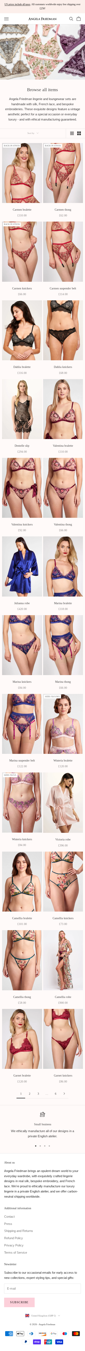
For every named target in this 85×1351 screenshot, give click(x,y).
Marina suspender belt (22, 760)
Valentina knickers (22, 524)
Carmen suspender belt (63, 288)
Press (8, 1224)
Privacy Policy (14, 1245)
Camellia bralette (22, 918)
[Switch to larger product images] (72, 133)
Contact (9, 1216)
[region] (42, 1125)
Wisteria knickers (22, 839)
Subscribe (19, 1302)
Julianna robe (22, 603)
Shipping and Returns (18, 1231)
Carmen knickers (22, 288)
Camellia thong (22, 997)
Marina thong (63, 681)
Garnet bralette (22, 1075)
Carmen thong (63, 209)
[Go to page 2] (64, 1093)
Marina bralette (63, 603)
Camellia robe (63, 997)
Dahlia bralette (22, 367)
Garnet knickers (63, 1075)
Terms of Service (15, 1252)
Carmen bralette (22, 209)
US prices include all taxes (17, 4)
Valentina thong (63, 524)
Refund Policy (13, 1238)
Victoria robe (63, 839)
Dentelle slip (22, 445)
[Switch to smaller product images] (79, 133)
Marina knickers (22, 681)
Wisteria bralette (62, 760)
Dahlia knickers (63, 367)
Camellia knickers (63, 918)
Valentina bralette (63, 445)
